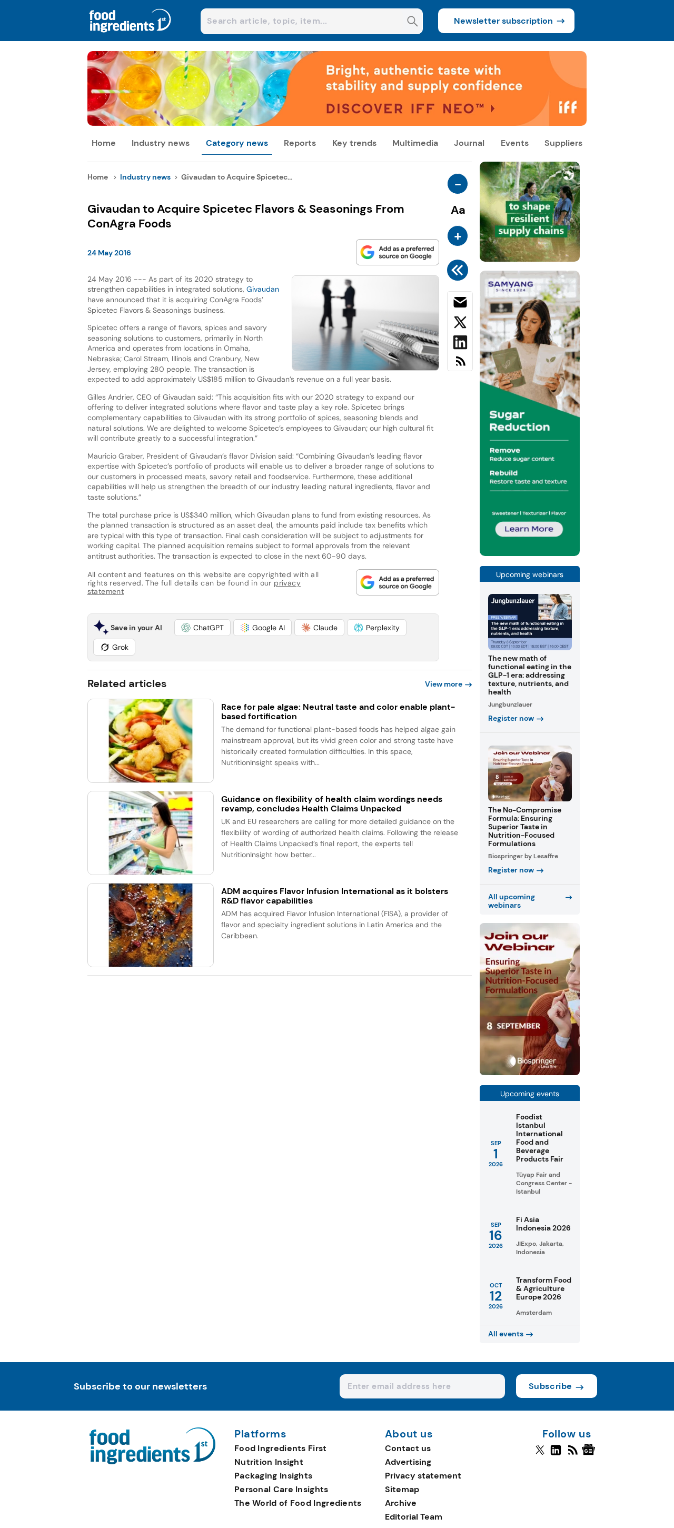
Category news (237, 143)
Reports (300, 143)
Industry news (161, 143)
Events (515, 143)
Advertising (408, 1462)
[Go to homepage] (152, 1461)
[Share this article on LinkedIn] (460, 344)
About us (409, 1434)
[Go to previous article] (459, 270)
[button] (202, 627)
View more (443, 684)
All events (505, 1333)
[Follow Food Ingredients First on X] (540, 1454)
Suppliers (563, 143)
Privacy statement (423, 1476)
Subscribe (550, 1386)
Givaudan (262, 289)
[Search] (412, 22)
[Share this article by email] (460, 304)
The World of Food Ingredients (298, 1503)
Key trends (354, 143)
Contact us (408, 1448)
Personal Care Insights (281, 1489)
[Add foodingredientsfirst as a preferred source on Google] (397, 252)
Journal (469, 143)
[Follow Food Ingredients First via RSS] (572, 1454)
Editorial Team (413, 1517)
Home (104, 143)
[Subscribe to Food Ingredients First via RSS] (460, 365)
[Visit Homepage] (130, 38)
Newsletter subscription (503, 21)
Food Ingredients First (280, 1448)
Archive (401, 1503)
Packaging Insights (273, 1476)
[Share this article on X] (460, 324)
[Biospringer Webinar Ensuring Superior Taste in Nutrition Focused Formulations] (530, 1072)
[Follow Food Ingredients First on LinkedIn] (556, 1454)
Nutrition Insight (268, 1462)
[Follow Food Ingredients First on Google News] (590, 1454)
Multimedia (415, 143)
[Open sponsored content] (337, 123)
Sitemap (402, 1489)
